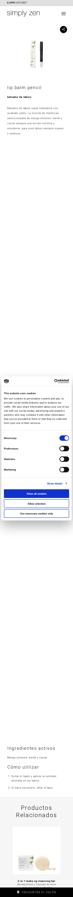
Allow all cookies (36, 493)
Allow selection (37, 503)
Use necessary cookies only (36, 513)
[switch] (64, 448)
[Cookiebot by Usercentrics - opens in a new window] (54, 381)
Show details (54, 483)
